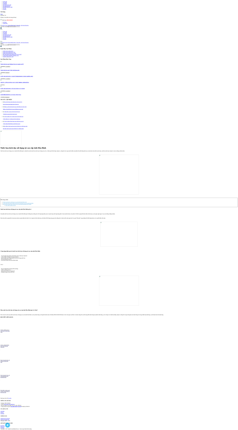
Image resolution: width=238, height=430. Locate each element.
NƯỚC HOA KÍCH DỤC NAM (9, 53)
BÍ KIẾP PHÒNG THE (7, 37)
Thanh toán (5, 23)
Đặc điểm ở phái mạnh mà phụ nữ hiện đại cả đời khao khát (13, 128)
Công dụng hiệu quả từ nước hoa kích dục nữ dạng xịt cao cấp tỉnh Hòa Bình (18, 203)
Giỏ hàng (5, 22)
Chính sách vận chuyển (5, 418)
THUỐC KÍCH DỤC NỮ (8, 56)
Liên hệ (1, 412)
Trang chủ (5, 31)
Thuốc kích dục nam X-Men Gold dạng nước (9, 70)
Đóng (1, 14)
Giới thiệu (5, 33)
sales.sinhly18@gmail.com (9, 404)
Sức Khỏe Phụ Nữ (6, 35)
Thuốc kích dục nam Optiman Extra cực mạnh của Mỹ (12, 64)
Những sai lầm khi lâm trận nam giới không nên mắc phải (13, 109)
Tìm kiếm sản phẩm (4, 26)
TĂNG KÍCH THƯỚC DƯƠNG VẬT (11, 55)
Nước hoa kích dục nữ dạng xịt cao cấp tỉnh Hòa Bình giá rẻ (15, 202)
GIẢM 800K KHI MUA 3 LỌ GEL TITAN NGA (10, 94)
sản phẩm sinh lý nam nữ (16, 406)
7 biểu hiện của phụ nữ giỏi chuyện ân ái (10, 114)
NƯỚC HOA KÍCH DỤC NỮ (9, 52)
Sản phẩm (5, 32)
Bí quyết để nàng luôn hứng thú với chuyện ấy (11, 104)
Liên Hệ (4, 39)
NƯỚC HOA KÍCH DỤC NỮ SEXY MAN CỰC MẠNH (12, 88)
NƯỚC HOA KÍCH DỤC (8, 51)
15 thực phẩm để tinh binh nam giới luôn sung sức (11, 123)
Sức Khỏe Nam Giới (7, 34)
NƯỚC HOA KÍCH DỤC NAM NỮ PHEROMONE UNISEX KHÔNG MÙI (16, 76)
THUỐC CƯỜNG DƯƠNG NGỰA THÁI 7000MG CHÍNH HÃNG (14, 82)
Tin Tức (4, 38)
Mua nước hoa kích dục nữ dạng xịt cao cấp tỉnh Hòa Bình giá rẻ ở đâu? (17, 204)
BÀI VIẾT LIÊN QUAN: (11, 205)
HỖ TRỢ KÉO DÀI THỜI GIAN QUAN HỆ (12, 54)
